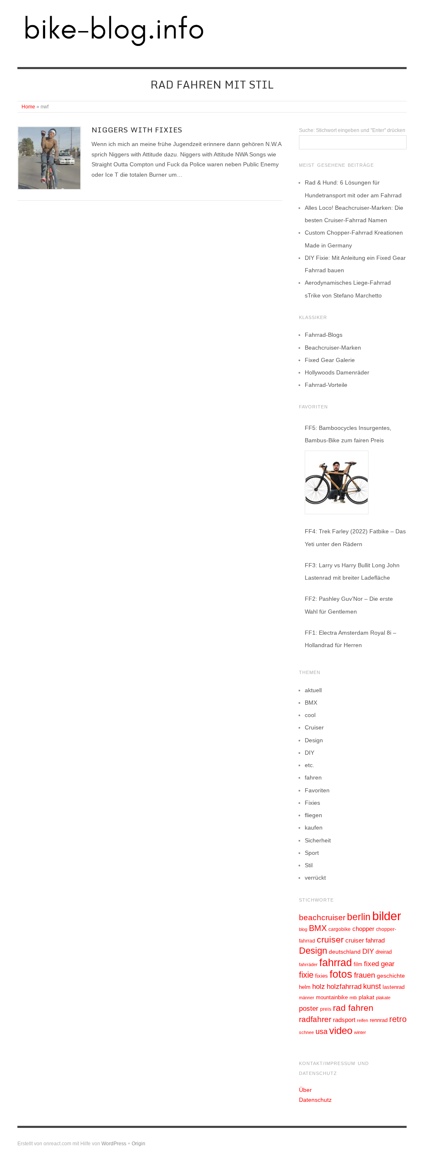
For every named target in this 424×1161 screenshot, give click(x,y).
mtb (353, 997)
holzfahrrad (344, 987)
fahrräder (308, 964)
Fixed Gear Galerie (330, 360)
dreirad (384, 952)
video (340, 1030)
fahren (313, 777)
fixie (306, 974)
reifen (362, 1020)
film (358, 964)
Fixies (312, 802)
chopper (363, 929)
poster (308, 1008)
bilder (386, 916)
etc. (309, 765)
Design (314, 740)
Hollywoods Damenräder (337, 372)
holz (318, 987)
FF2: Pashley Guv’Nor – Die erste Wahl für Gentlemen (349, 604)
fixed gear (379, 964)
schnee (306, 1032)
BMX (311, 702)
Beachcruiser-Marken (333, 347)
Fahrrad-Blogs (323, 334)
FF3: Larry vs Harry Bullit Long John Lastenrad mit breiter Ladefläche (352, 571)
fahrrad (335, 962)
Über (305, 1090)
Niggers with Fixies (137, 130)
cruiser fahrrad (365, 940)
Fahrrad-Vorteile (326, 384)
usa (322, 1031)
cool (310, 715)
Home (28, 107)
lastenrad (394, 987)
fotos (341, 974)
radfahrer (315, 1019)
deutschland (345, 951)
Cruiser (314, 727)
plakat (366, 997)
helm (305, 987)
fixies (321, 976)
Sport (312, 852)
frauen (364, 975)
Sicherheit (318, 840)
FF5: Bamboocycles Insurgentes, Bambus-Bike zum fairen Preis (348, 434)
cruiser (330, 939)
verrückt (315, 877)
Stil (309, 865)
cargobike (339, 929)
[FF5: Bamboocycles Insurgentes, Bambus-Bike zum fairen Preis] (337, 482)
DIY (309, 752)
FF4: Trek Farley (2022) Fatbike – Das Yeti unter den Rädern (355, 537)
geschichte (391, 975)
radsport (344, 1019)
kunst (372, 986)
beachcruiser (322, 917)
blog (303, 929)
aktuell (313, 690)
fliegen (313, 815)
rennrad (379, 1020)
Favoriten (317, 790)
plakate (383, 997)
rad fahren (353, 1008)
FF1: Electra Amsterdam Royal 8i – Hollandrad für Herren (350, 638)
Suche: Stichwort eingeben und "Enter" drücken (352, 130)
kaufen (314, 827)
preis (325, 1009)
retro (398, 1019)
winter (360, 1032)
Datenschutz (315, 1099)
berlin (359, 917)
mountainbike (332, 997)
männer (306, 997)
